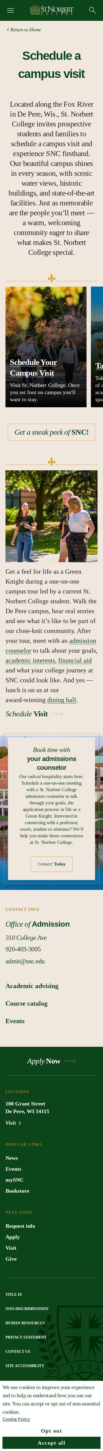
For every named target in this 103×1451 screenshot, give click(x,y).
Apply (12, 1237)
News (11, 1158)
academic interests (30, 660)
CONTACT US (17, 1352)
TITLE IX (13, 1294)
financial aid (75, 660)
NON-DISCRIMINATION (26, 1309)
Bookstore (17, 1191)
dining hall (61, 699)
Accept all (51, 1443)
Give (11, 1259)
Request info (20, 1226)
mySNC (14, 1180)
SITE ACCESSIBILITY (24, 1366)
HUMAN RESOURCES (25, 1323)
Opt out (51, 1431)
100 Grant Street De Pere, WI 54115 (27, 1107)
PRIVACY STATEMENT (25, 1337)
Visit (11, 1123)
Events (13, 1169)
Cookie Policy (16, 1419)
